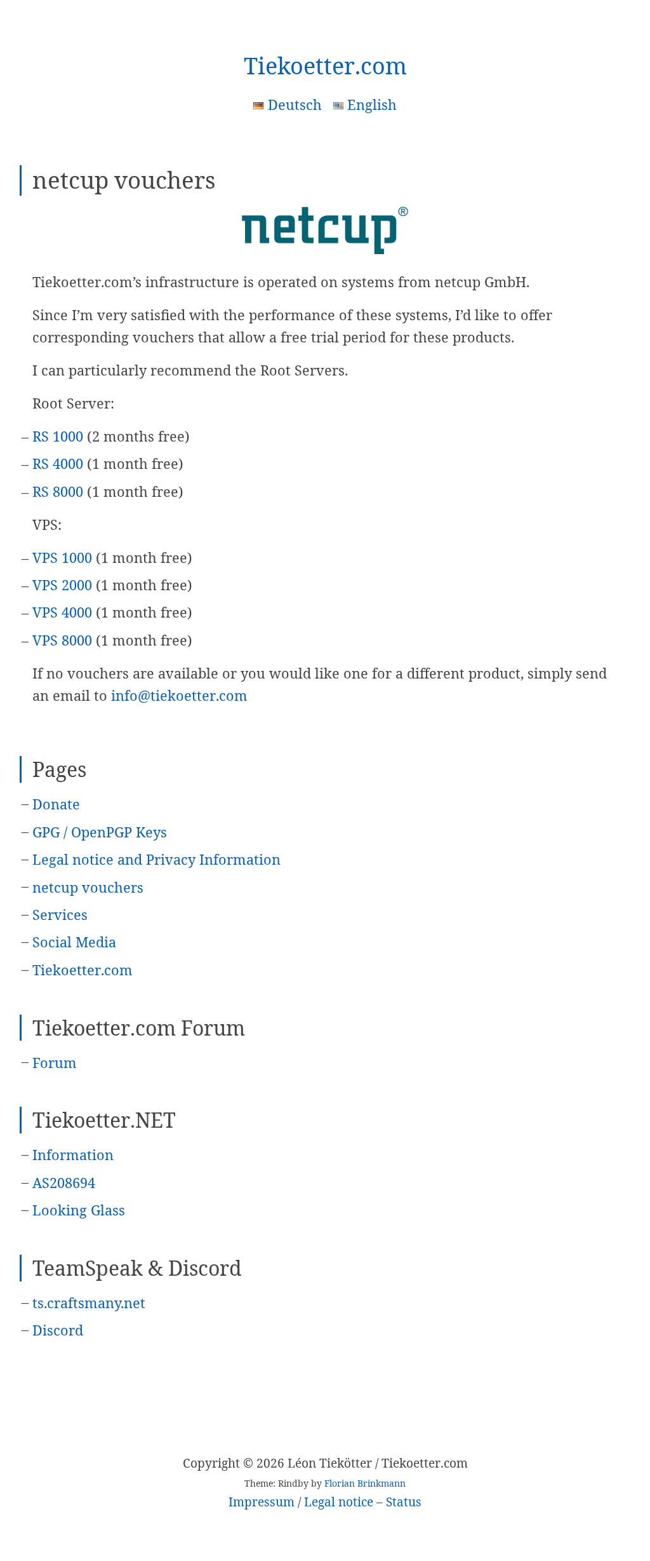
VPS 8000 (62, 640)
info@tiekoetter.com (179, 695)
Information (73, 1154)
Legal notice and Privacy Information (156, 859)
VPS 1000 (62, 557)
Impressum (262, 1502)
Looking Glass (78, 1210)
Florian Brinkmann (365, 1483)
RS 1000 (57, 436)
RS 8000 (57, 491)
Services (60, 914)
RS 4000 (57, 463)
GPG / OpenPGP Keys (99, 832)
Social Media (74, 942)
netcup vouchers (87, 887)
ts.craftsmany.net (88, 1303)
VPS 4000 (62, 612)
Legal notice (338, 1502)
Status (403, 1502)
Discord (57, 1330)
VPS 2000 (62, 585)
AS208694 (63, 1182)
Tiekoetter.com (325, 65)
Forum (54, 1062)
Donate (56, 804)
